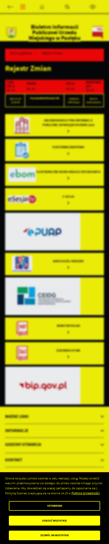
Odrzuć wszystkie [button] (54, 521)
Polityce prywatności (85, 493)
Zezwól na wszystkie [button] (54, 535)
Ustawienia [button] (54, 506)
